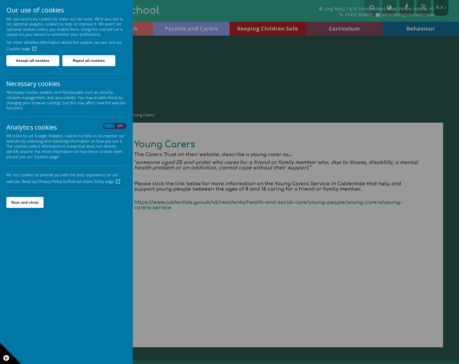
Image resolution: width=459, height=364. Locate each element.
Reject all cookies (89, 60)
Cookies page (18, 48)
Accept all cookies (32, 60)
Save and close (25, 202)
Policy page (104, 181)
